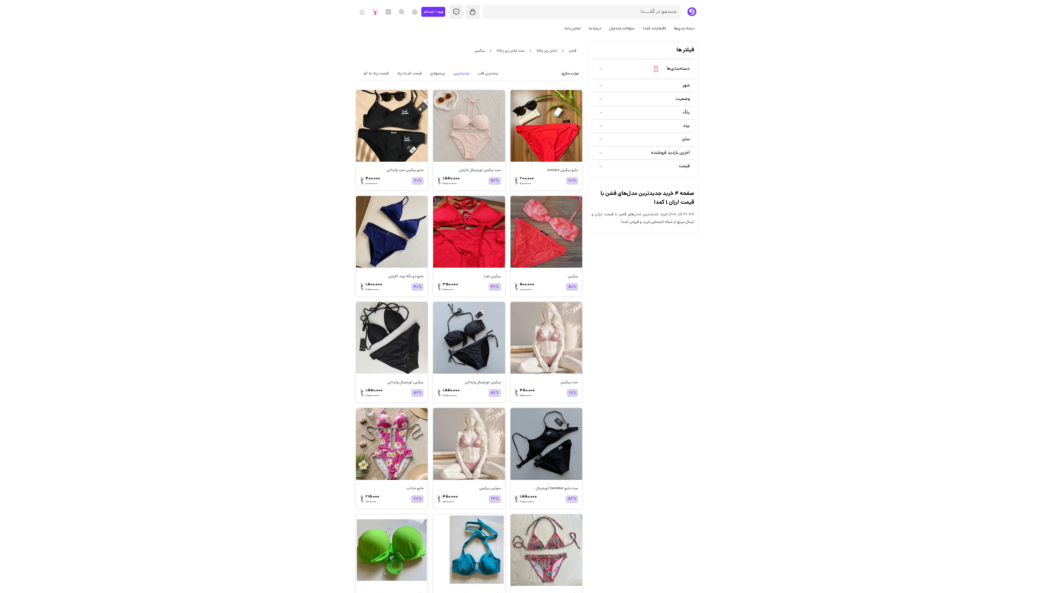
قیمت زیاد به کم (376, 74)
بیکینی (480, 51)
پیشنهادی (437, 74)
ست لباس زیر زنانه (511, 51)
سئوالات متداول (622, 29)
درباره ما (595, 29)
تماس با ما (573, 29)
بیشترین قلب (488, 74)
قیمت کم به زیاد (409, 74)
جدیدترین (461, 74)
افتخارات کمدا (654, 29)
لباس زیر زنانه (546, 51)
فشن (572, 51)
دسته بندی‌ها (684, 29)
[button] (643, 69)
